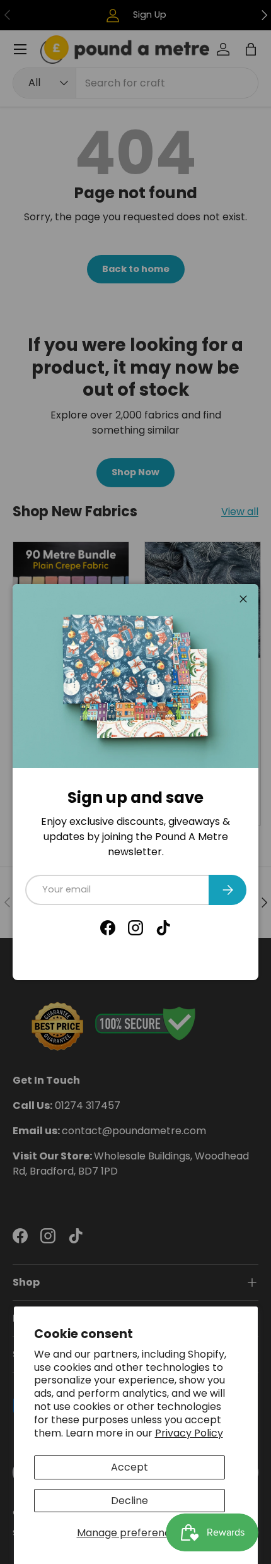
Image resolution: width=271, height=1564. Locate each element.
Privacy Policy (189, 1433)
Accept (129, 1467)
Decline (129, 1500)
